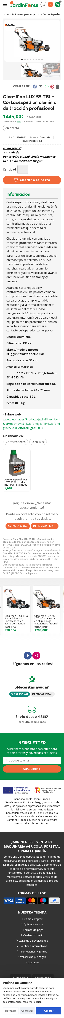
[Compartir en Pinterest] (52, 86)
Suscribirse (32, 769)
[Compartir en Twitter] (41, 86)
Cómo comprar (33, 919)
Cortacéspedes (23, 559)
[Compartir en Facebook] (35, 86)
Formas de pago (33, 929)
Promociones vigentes (33, 951)
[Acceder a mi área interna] (50, 4)
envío (19, 121)
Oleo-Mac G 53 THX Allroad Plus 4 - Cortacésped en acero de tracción (16, 619)
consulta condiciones (32, 722)
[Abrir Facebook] (27, 655)
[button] (22, 59)
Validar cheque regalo (33, 957)
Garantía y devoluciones (33, 940)
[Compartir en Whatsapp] (47, 86)
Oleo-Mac (53, 559)
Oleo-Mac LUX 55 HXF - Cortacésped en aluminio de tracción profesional (46, 619)
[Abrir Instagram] (36, 655)
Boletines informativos (33, 946)
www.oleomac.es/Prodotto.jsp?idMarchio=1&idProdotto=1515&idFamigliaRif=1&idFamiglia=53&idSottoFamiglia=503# (31, 423)
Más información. (32, 1001)
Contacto (33, 962)
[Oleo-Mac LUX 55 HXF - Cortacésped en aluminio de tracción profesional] (46, 599)
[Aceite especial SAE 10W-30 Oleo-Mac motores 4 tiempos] (16, 463)
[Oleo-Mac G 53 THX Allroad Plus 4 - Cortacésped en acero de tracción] (16, 599)
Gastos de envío (33, 935)
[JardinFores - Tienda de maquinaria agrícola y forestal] (24, 4)
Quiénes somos (33, 924)
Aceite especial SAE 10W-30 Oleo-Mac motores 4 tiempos (15, 482)
